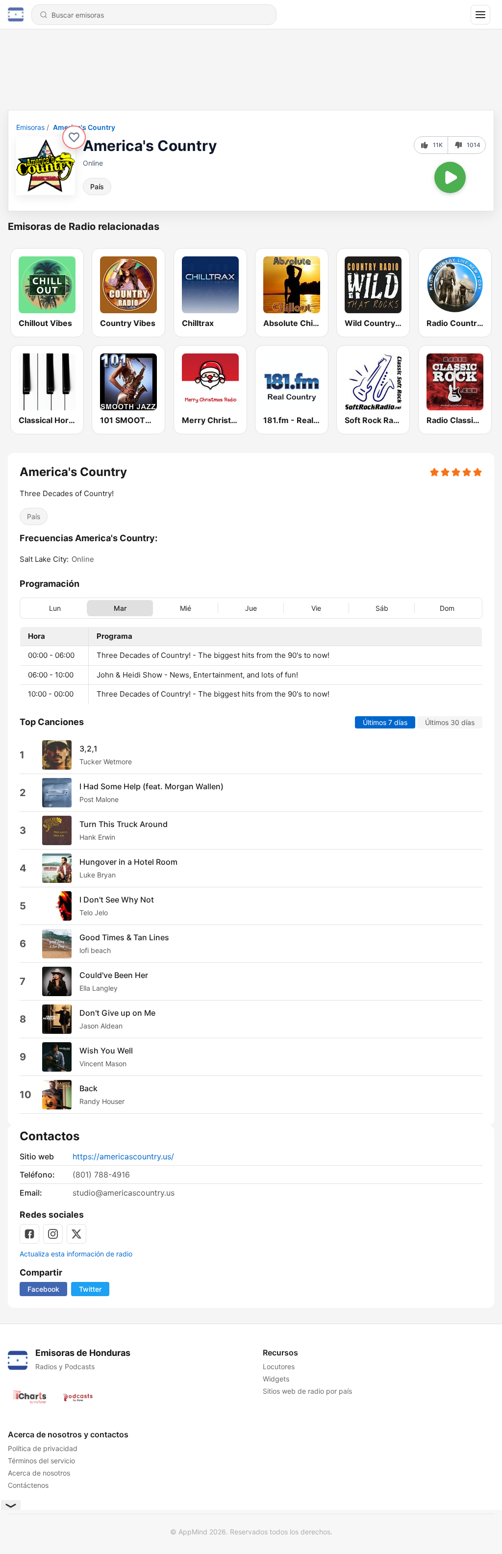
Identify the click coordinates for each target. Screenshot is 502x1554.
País (97, 186)
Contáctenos (28, 1485)
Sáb (382, 607)
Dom (447, 607)
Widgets (276, 1379)
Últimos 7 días (385, 722)
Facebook (43, 1289)
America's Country (84, 127)
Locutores (279, 1366)
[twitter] (76, 1234)
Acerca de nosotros (39, 1473)
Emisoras (30, 127)
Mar (120, 607)
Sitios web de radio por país (307, 1391)
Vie (316, 607)
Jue (251, 607)
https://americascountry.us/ (123, 1156)
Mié (185, 607)
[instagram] (53, 1234)
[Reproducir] (450, 177)
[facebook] (29, 1234)
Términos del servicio (41, 1460)
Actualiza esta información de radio (76, 1254)
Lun (55, 607)
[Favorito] (74, 137)
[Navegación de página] (480, 15)
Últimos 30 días (450, 722)
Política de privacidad (42, 1448)
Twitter (90, 1289)
